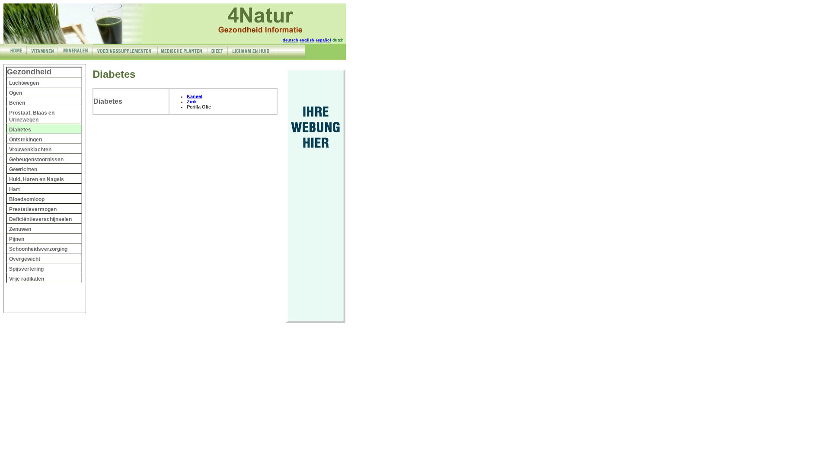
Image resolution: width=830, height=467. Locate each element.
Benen (17, 103)
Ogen (15, 93)
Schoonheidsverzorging (38, 249)
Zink (192, 101)
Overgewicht (24, 259)
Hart (14, 189)
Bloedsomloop (27, 199)
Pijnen (16, 239)
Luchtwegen (24, 83)
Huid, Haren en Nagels (36, 179)
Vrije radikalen (26, 279)
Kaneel (194, 96)
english (307, 40)
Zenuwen (20, 229)
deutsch (290, 40)
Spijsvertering (26, 269)
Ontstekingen (25, 140)
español (323, 40)
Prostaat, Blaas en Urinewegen (31, 116)
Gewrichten (23, 169)
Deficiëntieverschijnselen (40, 219)
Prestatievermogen (33, 209)
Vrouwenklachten (30, 150)
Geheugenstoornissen (36, 160)
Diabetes (20, 130)
